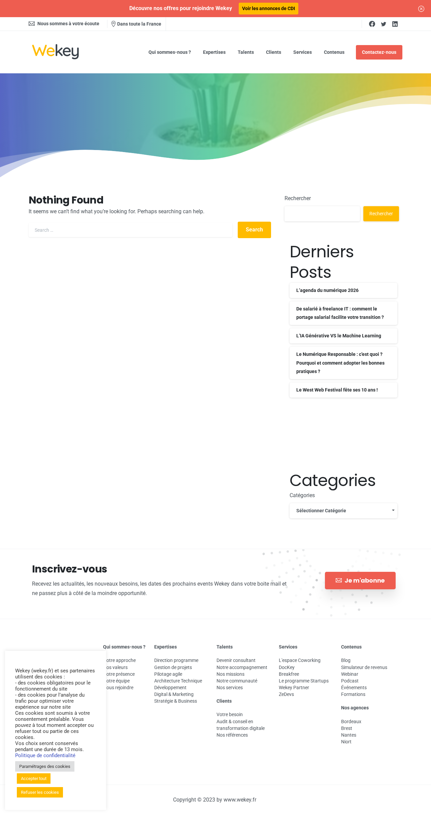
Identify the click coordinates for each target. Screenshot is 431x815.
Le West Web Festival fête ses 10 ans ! (337, 390)
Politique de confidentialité (45, 755)
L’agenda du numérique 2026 (327, 290)
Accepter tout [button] (33, 778)
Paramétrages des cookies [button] (44, 766)
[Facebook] (372, 24)
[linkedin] (395, 24)
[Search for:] (130, 230)
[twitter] (383, 24)
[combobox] (343, 510)
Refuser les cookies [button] (40, 792)
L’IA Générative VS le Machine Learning (338, 335)
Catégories (302, 495)
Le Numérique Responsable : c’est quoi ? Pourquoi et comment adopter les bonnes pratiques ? (340, 362)
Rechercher (298, 198)
